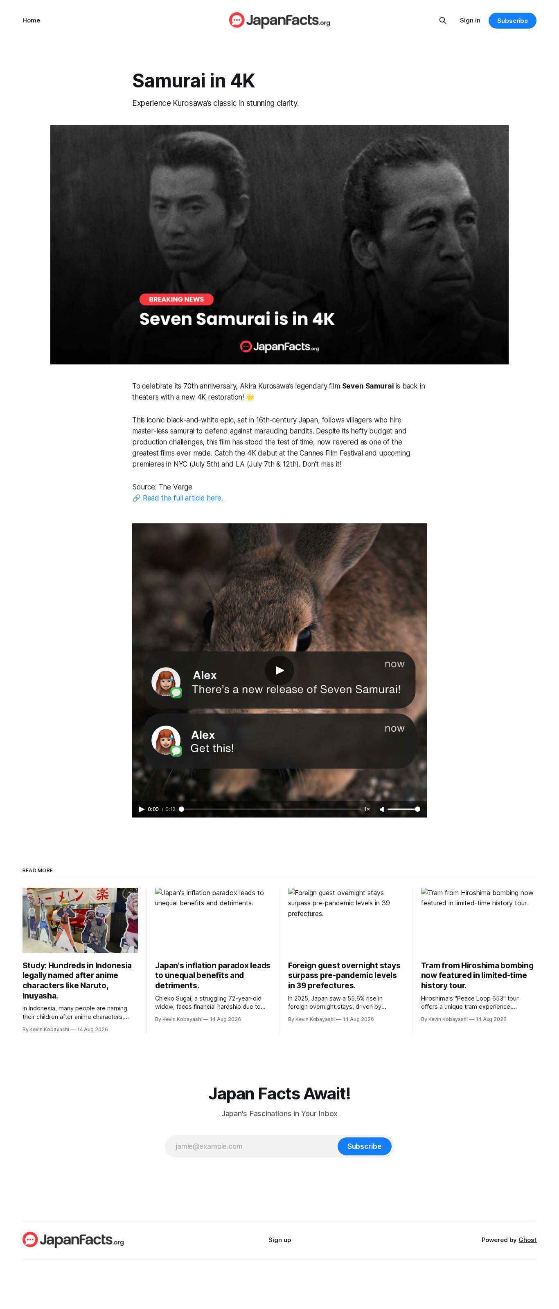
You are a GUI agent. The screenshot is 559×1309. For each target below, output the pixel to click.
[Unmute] (383, 809)
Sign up (279, 1240)
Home (31, 20)
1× (367, 809)
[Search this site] (442, 20)
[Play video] (279, 670)
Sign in (470, 20)
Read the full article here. (183, 498)
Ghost (527, 1240)
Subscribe (512, 21)
